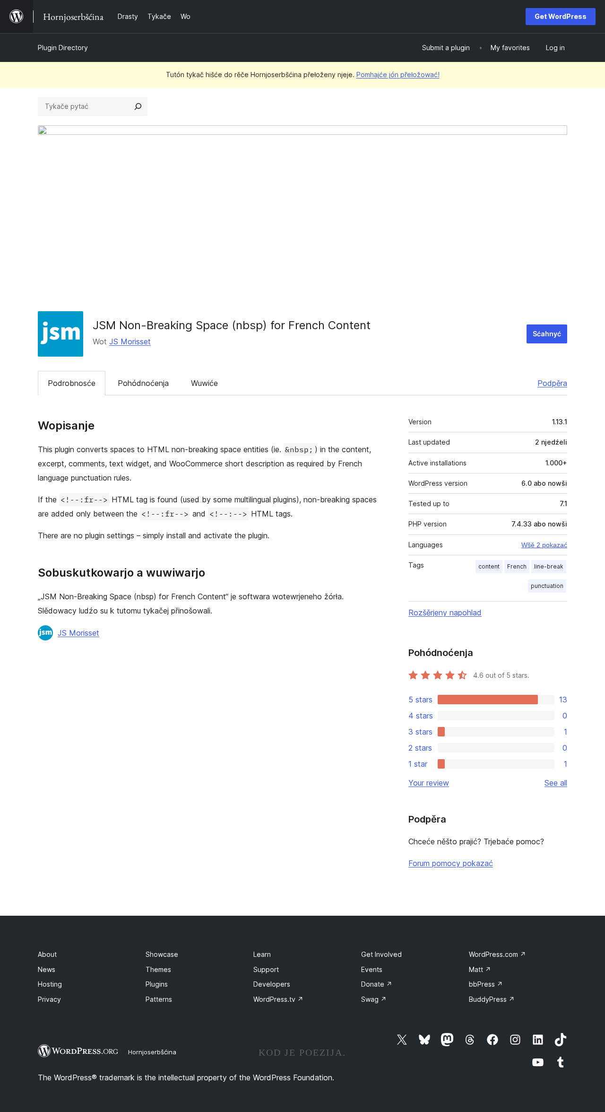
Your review (428, 783)
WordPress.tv (278, 999)
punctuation (547, 585)
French (517, 566)
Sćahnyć (547, 334)
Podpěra (552, 383)
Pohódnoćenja (143, 383)
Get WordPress (561, 16)
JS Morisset (130, 341)
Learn (262, 954)
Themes (158, 969)
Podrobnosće (71, 383)
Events (371, 969)
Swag (374, 999)
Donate (376, 984)
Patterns (159, 999)
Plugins (157, 984)
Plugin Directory (63, 48)
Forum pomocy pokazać (450, 863)
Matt (480, 969)
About (47, 954)
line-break (548, 566)
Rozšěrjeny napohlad (445, 612)
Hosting (50, 984)
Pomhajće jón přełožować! (398, 74)
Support (266, 969)
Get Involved (381, 954)
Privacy (49, 999)
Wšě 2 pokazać (544, 545)
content (489, 566)
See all (555, 783)
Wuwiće (204, 383)
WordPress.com (497, 954)
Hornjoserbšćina (152, 1052)
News (46, 969)
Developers (271, 984)
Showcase (162, 954)
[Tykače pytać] (138, 106)
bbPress (486, 984)
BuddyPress (492, 999)
